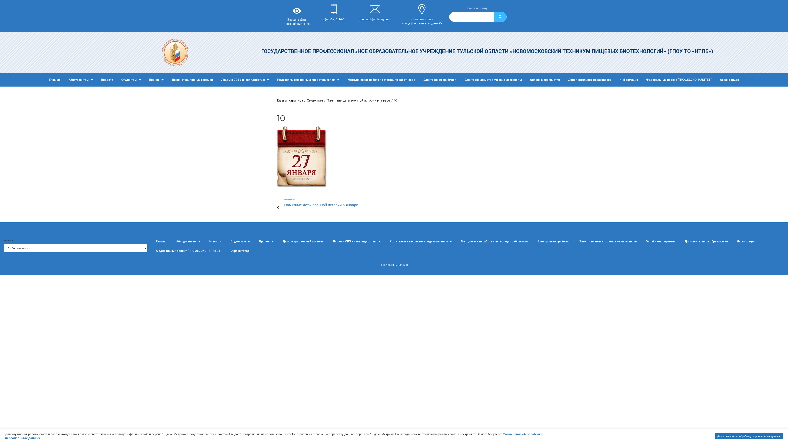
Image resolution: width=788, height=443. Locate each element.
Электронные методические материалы (493, 79)
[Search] (500, 17)
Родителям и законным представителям (306, 79)
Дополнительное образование (589, 79)
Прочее (154, 79)
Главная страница (290, 100)
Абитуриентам (79, 79)
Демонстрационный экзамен (192, 79)
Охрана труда (729, 79)
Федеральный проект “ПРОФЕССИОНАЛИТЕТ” (679, 79)
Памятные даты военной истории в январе (358, 100)
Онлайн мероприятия (545, 79)
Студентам (129, 79)
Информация (629, 79)
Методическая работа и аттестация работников (381, 79)
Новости (107, 79)
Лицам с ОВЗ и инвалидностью (243, 79)
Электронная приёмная (439, 79)
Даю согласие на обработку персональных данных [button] (748, 436)
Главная (55, 79)
